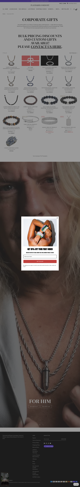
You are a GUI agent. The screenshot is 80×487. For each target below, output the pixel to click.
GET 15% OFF (40, 261)
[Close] (57, 217)
